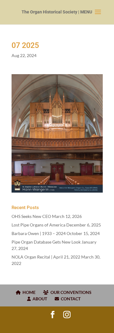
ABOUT (39, 298)
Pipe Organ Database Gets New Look (46, 241)
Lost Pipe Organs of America (38, 224)
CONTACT (70, 298)
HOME (28, 292)
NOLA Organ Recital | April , (46, 256)
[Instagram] (67, 314)
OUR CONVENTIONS (70, 292)
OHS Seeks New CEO (31, 216)
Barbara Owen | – (39, 233)
